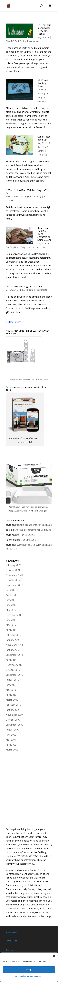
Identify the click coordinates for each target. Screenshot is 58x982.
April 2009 (11, 744)
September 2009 (14, 724)
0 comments (34, 41)
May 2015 (11, 624)
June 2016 (11, 604)
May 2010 (11, 689)
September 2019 (14, 585)
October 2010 (13, 669)
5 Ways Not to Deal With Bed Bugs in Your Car (28, 192)
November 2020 (14, 575)
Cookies (9, 950)
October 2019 (13, 580)
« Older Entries (13, 322)
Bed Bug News (12, 247)
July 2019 (10, 590)
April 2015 (11, 629)
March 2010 (12, 699)
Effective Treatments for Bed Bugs (33, 524)
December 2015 (14, 615)
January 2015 (13, 639)
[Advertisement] (29, 786)
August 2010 (12, 679)
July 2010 (10, 684)
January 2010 (13, 709)
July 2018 (10, 600)
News (28, 247)
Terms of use (11, 940)
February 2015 (13, 635)
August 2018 (12, 595)
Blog (8, 41)
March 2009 (12, 749)
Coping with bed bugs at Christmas (24, 286)
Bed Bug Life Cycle (25, 534)
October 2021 (13, 570)
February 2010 (13, 704)
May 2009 (11, 739)
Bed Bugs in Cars (28, 196)
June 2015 (11, 619)
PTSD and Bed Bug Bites (42, 83)
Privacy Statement (34, 976)
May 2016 (11, 610)
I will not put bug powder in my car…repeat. (44, 29)
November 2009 (14, 714)
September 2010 (14, 674)
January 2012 (13, 649)
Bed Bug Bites (44, 93)
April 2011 (11, 659)
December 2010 (14, 664)
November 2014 (14, 644)
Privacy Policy (11, 933)
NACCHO (35, 873)
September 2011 (14, 654)
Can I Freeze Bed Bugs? (43, 138)
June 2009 (11, 734)
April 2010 (11, 694)
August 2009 (12, 729)
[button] (53, 956)
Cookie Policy (20, 976)
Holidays (29, 289)
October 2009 (13, 719)
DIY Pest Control (18, 41)
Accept (29, 969)
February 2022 (13, 565)
